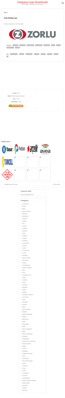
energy (21, 54)
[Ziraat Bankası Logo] (32, 174)
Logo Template (26, 309)
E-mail (24, 253)
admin (22, 24)
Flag (23, 270)
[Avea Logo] (45, 149)
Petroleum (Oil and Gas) (28, 341)
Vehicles (24, 388)
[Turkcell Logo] (7, 162)
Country (24, 245)
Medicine (24, 312)
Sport (23, 356)
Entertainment (26, 265)
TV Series (24, 375)
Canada (24, 221)
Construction (25, 243)
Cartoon (24, 226)
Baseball (24, 213)
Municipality (25, 324)
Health (24, 290)
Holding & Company (27, 294)
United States (26, 383)
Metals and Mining (27, 314)
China (23, 233)
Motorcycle (25, 319)
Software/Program (27, 353)
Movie (23, 321)
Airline (24, 206)
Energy (24, 263)
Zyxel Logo (56, 184)
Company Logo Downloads (32, 2)
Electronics (39, 45)
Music (53, 45)
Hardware (46, 45)
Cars (23, 223)
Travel (24, 368)
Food (23, 272)
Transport (25, 366)
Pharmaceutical (26, 343)
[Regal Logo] (32, 162)
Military (24, 316)
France (24, 277)
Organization (25, 339)
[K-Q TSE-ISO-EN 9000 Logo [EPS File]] (7, 174)
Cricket (24, 248)
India (23, 299)
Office (58, 45)
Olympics (24, 336)
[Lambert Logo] (45, 174)
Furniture (24, 280)
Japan (23, 307)
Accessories (25, 204)
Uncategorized (26, 378)
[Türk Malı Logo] (20, 162)
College (24, 238)
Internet (24, 304)
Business (15, 45)
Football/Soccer (26, 275)
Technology (10, 47)
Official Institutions (27, 334)
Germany (24, 285)
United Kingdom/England (29, 380)
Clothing (24, 236)
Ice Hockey (25, 297)
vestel (56, 54)
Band (23, 209)
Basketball (25, 216)
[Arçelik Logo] (32, 149)
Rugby (24, 346)
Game (23, 282)
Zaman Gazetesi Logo (10, 184)
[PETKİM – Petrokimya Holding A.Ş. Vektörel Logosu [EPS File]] (20, 149)
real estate (29, 54)
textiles (37, 54)
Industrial (25, 302)
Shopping (25, 351)
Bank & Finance (26, 211)
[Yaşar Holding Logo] (7, 149)
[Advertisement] (32, 77)
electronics (14, 54)
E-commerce (30, 45)
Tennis (24, 363)
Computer (22, 45)
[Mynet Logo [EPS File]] (45, 162)
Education (25, 255)
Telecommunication (27, 361)
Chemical (24, 231)
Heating (24, 292)
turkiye (49, 54)
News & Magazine (27, 329)
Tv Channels (25, 373)
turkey (43, 54)
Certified (24, 228)
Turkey (17, 47)
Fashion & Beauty (27, 267)
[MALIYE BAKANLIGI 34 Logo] (20, 174)
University (25, 385)
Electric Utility (26, 258)
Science (24, 348)
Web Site (24, 390)
